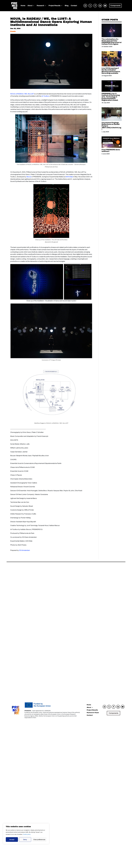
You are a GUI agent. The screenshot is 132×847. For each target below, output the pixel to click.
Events (13, 31)
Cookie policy (27, 834)
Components (113, 713)
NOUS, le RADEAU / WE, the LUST (22, 94)
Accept (11, 839)
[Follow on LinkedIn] (118, 707)
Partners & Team (93, 712)
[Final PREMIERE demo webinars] (112, 147)
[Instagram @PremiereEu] (84, 7)
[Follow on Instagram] (104, 707)
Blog (66, 5)
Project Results (54, 5)
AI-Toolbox (45, 96)
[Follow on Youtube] (122, 707)
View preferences (39, 839)
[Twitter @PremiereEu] (89, 7)
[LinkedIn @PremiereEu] (99, 7)
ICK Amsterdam (24, 550)
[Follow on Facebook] (113, 707)
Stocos (28, 177)
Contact (74, 5)
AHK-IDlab (69, 177)
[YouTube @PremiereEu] (104, 7)
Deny (25, 839)
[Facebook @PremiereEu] (94, 7)
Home (23, 5)
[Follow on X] (109, 707)
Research (40, 5)
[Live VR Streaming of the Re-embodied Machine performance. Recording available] (112, 66)
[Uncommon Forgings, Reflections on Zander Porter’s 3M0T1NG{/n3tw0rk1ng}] (112, 120)
